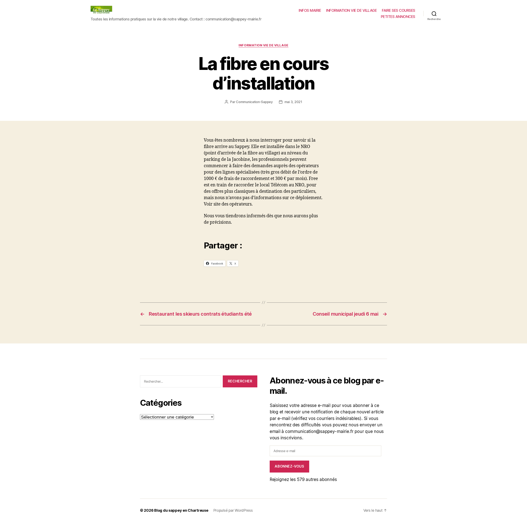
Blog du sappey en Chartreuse (181, 510)
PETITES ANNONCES (398, 16)
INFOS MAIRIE (310, 10)
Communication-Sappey (254, 102)
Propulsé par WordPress (233, 510)
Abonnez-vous (289, 466)
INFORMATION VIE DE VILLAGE (351, 10)
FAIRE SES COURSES (398, 10)
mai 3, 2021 (293, 102)
